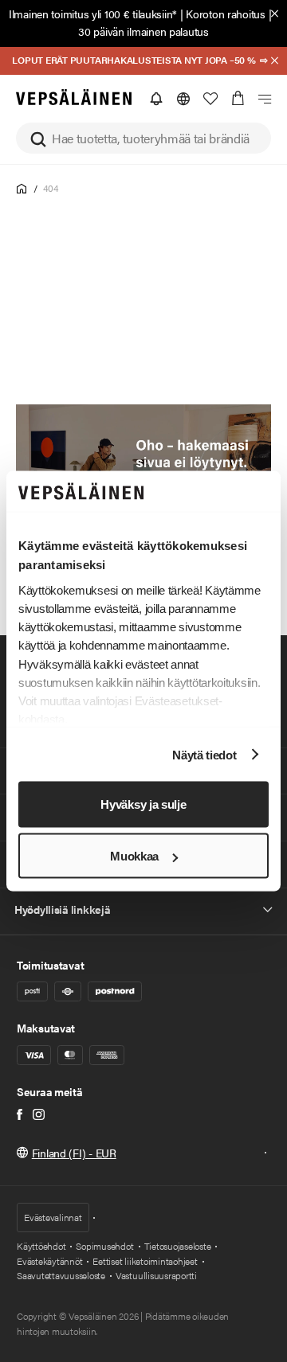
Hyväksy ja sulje (143, 804)
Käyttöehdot (41, 1246)
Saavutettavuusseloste (61, 1275)
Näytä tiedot (204, 754)
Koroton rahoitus (225, 13)
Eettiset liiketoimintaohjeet (144, 1261)
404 (50, 188)
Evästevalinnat (53, 1217)
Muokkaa (134, 856)
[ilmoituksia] (156, 98)
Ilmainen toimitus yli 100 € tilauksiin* (93, 13)
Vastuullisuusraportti (156, 1275)
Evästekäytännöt (49, 1261)
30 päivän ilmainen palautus (143, 31)
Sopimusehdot (104, 1246)
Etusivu (22, 189)
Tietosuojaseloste (177, 1246)
